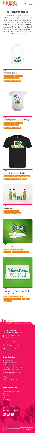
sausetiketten (9, 208)
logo (27, 298)
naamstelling (7, 301)
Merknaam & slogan (9, 365)
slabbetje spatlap (10, 73)
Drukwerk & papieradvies (11, 369)
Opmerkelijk (6, 400)
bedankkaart (9, 247)
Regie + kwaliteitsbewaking (11, 379)
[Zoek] (25, 4)
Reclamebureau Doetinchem (12, 391)
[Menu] (29, 3)
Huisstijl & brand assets (10, 362)
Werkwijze (6, 395)
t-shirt (24, 178)
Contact (5, 402)
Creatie (5, 375)
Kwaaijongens (6, 428)
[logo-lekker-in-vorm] (14, 3)
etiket (17, 210)
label (23, 298)
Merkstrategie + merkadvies (12, 373)
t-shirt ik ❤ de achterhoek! (14, 173)
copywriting (19, 75)
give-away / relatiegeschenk (11, 78)
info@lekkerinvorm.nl (13, 345)
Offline (5, 377)
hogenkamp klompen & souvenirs (12, 80)
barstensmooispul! (9, 75)
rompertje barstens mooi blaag (16, 120)
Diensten (5, 393)
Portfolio (5, 397)
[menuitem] (25, 4)
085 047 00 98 (10, 341)
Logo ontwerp (7, 360)
